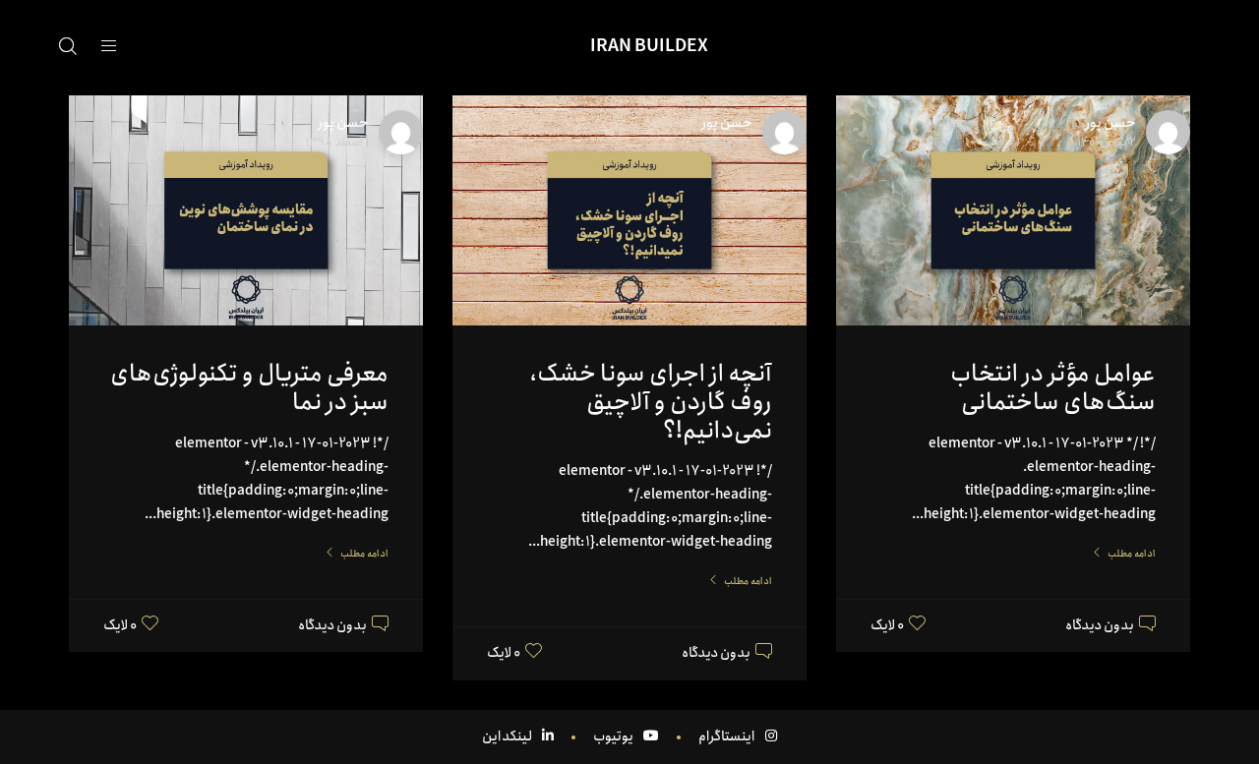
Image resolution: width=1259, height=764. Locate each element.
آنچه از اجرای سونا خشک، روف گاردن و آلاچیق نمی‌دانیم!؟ (651, 402)
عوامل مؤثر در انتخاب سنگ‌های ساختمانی (1053, 388)
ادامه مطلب (1132, 553)
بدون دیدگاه (1099, 625)
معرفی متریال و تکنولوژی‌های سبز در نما (249, 388)
